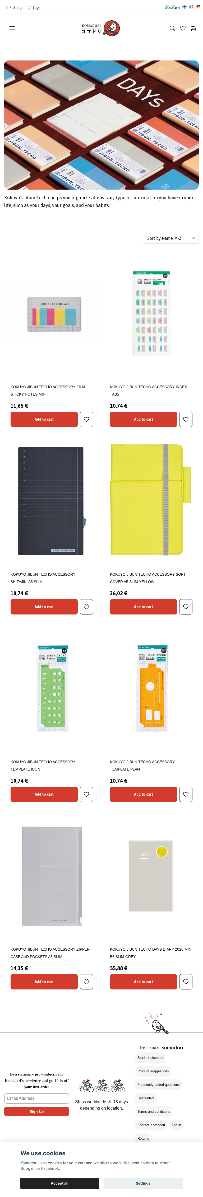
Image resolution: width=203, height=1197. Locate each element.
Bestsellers (146, 1098)
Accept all (59, 1183)
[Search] (172, 28)
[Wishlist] (183, 28)
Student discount (150, 1058)
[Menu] (12, 28)
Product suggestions (153, 1071)
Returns (143, 1138)
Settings (143, 1183)
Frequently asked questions (158, 1085)
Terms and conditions (153, 1112)
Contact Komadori (151, 1125)
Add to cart (44, 419)
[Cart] (193, 28)
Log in (176, 1125)
